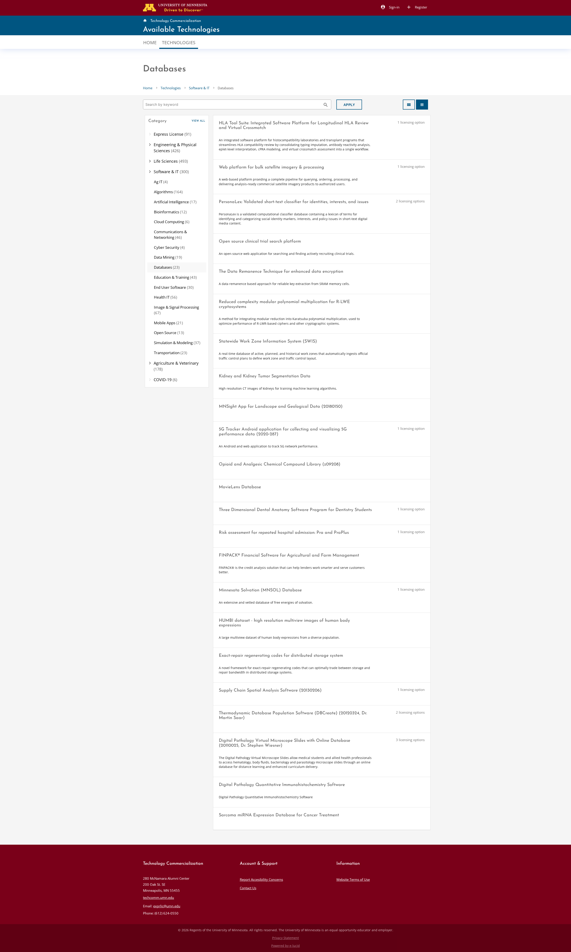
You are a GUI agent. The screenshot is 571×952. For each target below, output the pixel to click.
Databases (167, 267)
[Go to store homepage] (174, 7)
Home (150, 42)
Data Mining (168, 257)
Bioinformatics (170, 211)
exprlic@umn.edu (166, 906)
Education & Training (175, 277)
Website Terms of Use (353, 879)
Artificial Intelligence (175, 201)
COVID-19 (165, 379)
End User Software (174, 287)
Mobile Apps (168, 322)
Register (416, 7)
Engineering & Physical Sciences (175, 147)
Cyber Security (169, 247)
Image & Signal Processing (176, 310)
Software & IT (199, 88)
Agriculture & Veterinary (176, 366)
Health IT (165, 297)
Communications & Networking (170, 234)
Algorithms (168, 191)
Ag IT (161, 181)
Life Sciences (171, 161)
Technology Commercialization (175, 21)
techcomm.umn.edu (158, 897)
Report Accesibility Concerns (261, 879)
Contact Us (248, 888)
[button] (176, 121)
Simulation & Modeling (177, 342)
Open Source (169, 332)
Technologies (178, 42)
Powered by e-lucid (285, 946)
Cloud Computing (171, 221)
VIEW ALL (198, 121)
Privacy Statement (285, 938)
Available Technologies (181, 29)
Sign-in (389, 7)
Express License (172, 134)
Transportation (170, 352)
